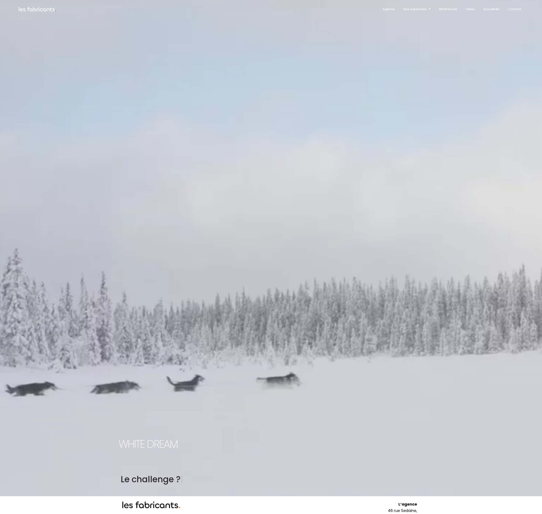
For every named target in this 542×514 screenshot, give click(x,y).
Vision (470, 9)
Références (448, 9)
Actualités (491, 9)
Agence (389, 9)
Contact (514, 9)
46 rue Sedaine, (402, 510)
